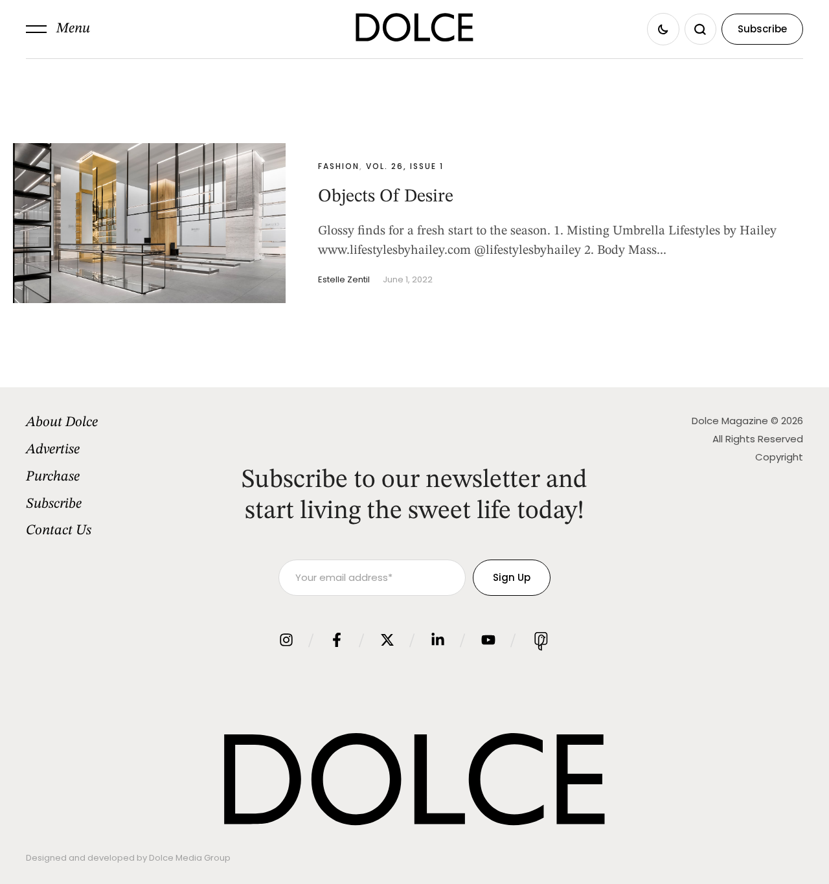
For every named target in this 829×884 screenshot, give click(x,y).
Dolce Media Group (190, 858)
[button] (58, 29)
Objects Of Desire (385, 197)
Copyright (779, 457)
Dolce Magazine (730, 420)
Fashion (338, 166)
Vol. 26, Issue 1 (405, 166)
